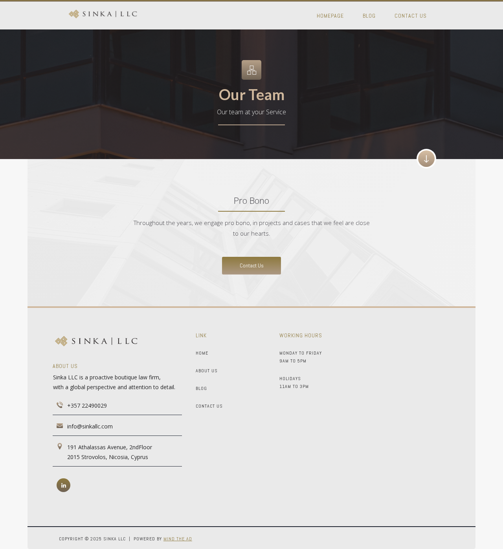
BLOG (201, 388)
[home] (102, 14)
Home (202, 353)
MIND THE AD (177, 539)
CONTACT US (209, 406)
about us (207, 371)
